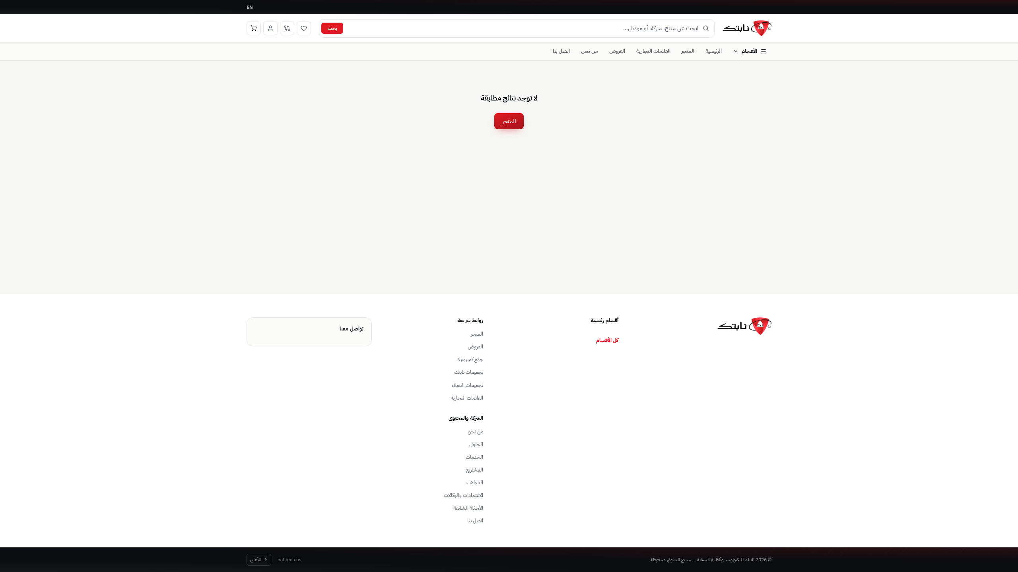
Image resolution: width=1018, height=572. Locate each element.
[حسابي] (270, 28)
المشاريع (474, 469)
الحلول (476, 444)
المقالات (474, 482)
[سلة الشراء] (254, 28)
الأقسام (749, 51)
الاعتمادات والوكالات (463, 495)
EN (250, 7)
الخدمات (474, 457)
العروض (617, 51)
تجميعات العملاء (467, 385)
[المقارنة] (287, 28)
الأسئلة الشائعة (468, 507)
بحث (332, 28)
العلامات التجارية (653, 51)
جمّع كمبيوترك (470, 359)
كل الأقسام (607, 340)
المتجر (688, 51)
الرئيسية (713, 51)
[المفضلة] (304, 28)
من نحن (589, 51)
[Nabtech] (747, 28)
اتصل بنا (561, 51)
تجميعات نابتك (468, 372)
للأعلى (255, 559)
